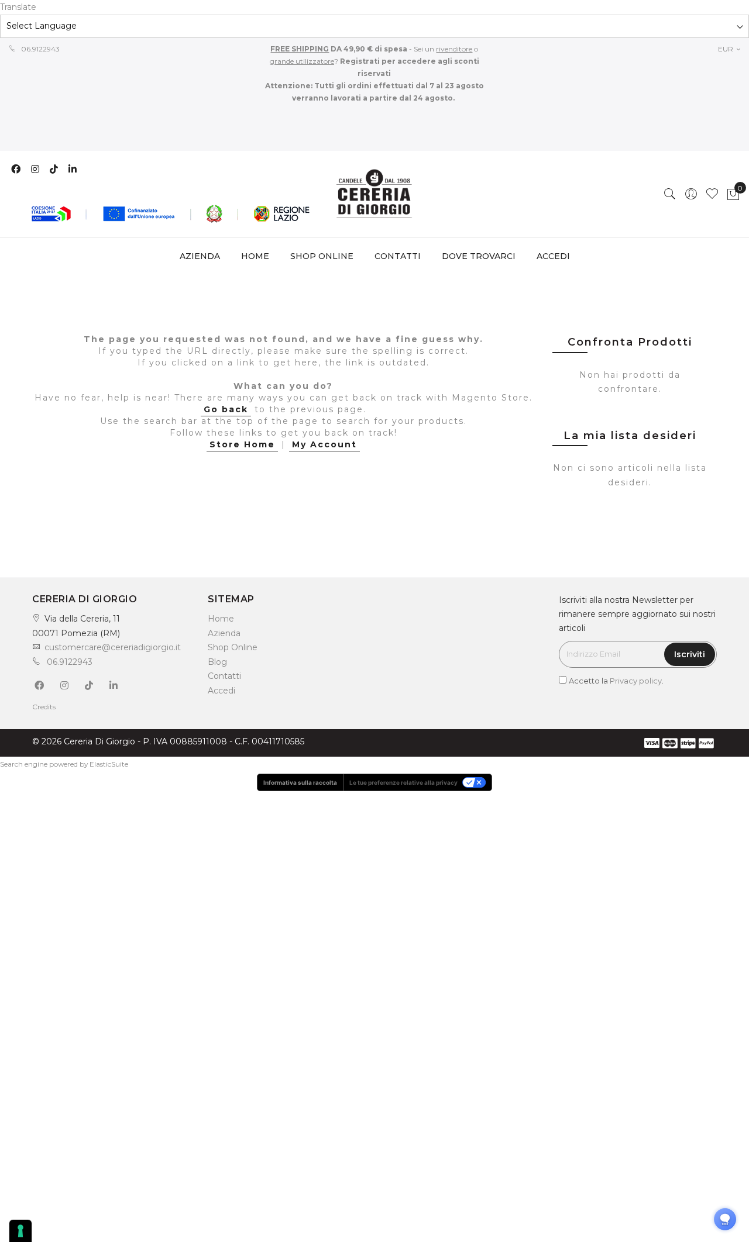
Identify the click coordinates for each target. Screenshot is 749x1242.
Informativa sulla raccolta (300, 782)
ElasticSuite (109, 764)
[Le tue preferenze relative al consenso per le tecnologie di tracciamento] (20, 1231)
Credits (44, 706)
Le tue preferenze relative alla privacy (403, 782)
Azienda (224, 633)
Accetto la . (616, 680)
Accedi (221, 690)
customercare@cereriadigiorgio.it (112, 647)
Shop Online (232, 647)
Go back (226, 409)
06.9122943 (39, 48)
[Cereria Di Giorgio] (375, 194)
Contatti (224, 676)
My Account (324, 444)
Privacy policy (636, 680)
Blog (217, 662)
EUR (726, 48)
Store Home (242, 444)
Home (255, 256)
